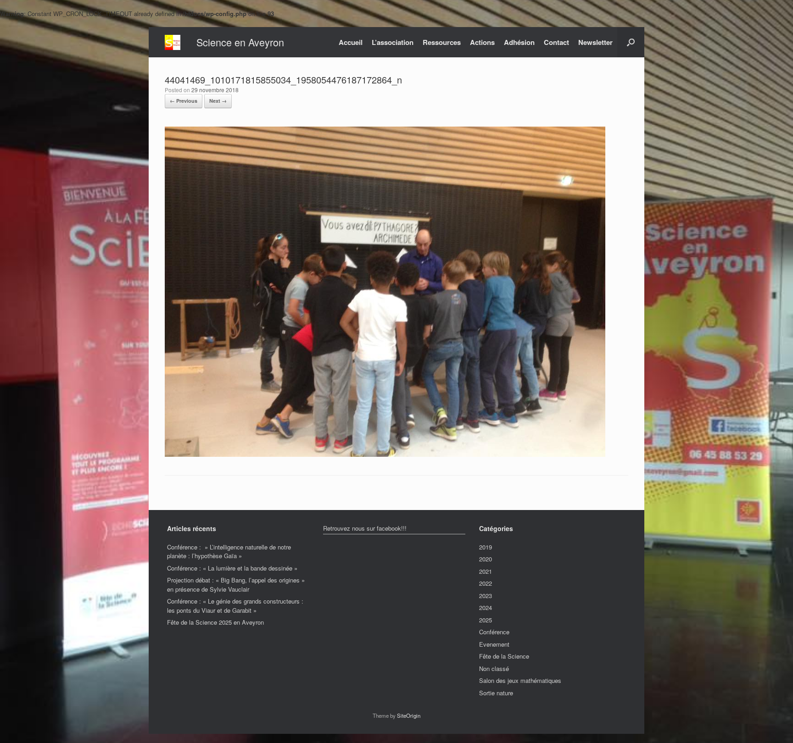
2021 (485, 571)
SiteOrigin (408, 715)
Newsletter (595, 42)
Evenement (494, 644)
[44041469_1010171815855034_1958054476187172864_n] (385, 454)
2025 (485, 619)
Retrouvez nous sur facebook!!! (365, 528)
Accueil (351, 42)
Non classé (494, 668)
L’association (392, 42)
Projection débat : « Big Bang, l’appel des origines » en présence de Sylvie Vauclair (236, 584)
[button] (630, 42)
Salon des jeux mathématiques (520, 680)
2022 (485, 583)
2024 (485, 607)
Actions (482, 42)
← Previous (183, 100)
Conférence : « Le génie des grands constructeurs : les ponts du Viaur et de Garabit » (235, 606)
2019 (485, 547)
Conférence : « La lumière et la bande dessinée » (232, 568)
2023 (485, 595)
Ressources (442, 42)
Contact (556, 42)
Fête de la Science (504, 656)
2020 (485, 558)
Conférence (494, 631)
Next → (218, 100)
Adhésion (519, 42)
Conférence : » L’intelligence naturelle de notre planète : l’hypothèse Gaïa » (229, 551)
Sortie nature (496, 692)
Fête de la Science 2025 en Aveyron (215, 622)
